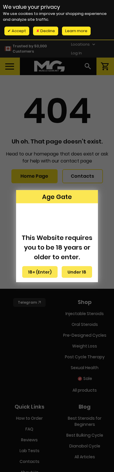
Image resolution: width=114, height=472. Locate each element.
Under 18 (77, 272)
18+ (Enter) (40, 272)
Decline (47, 31)
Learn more (76, 31)
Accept (18, 31)
